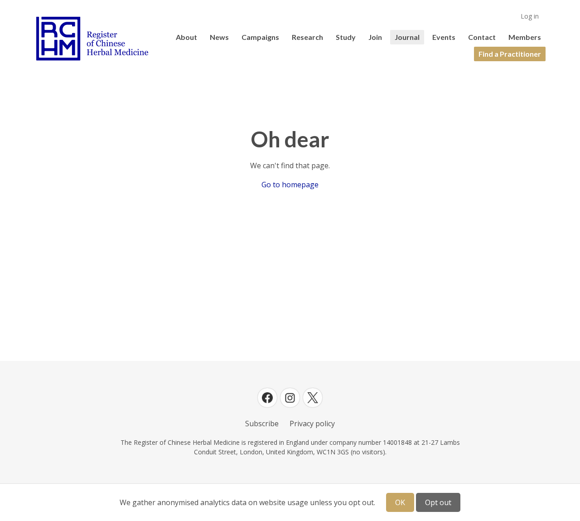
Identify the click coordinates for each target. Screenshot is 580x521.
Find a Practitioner (509, 53)
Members (524, 37)
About (186, 37)
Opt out (438, 502)
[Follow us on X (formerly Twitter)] (312, 397)
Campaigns (260, 37)
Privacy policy (312, 423)
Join (375, 37)
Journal (407, 37)
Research (307, 37)
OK (400, 502)
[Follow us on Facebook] (267, 397)
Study (346, 37)
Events (443, 37)
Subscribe (262, 423)
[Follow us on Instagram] (290, 397)
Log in (530, 16)
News (219, 37)
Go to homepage (290, 185)
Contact (482, 37)
